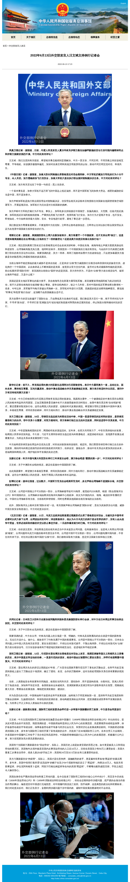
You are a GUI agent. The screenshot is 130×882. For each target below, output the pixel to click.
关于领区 (30, 37)
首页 (13, 37)
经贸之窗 (115, 37)
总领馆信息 (52, 37)
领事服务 (95, 37)
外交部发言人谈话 (17, 46)
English (123, 3)
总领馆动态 (74, 37)
